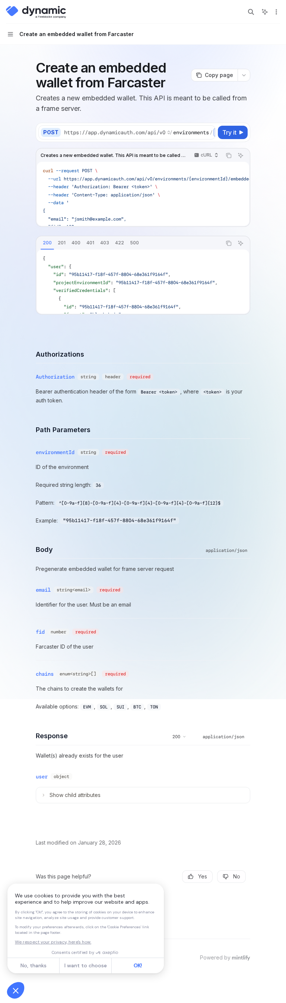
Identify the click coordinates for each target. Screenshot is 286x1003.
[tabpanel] (143, 282)
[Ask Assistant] (240, 155)
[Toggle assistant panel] (264, 12)
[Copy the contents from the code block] (228, 155)
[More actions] (276, 12)
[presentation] (139, 132)
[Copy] (208, 132)
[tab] (47, 242)
